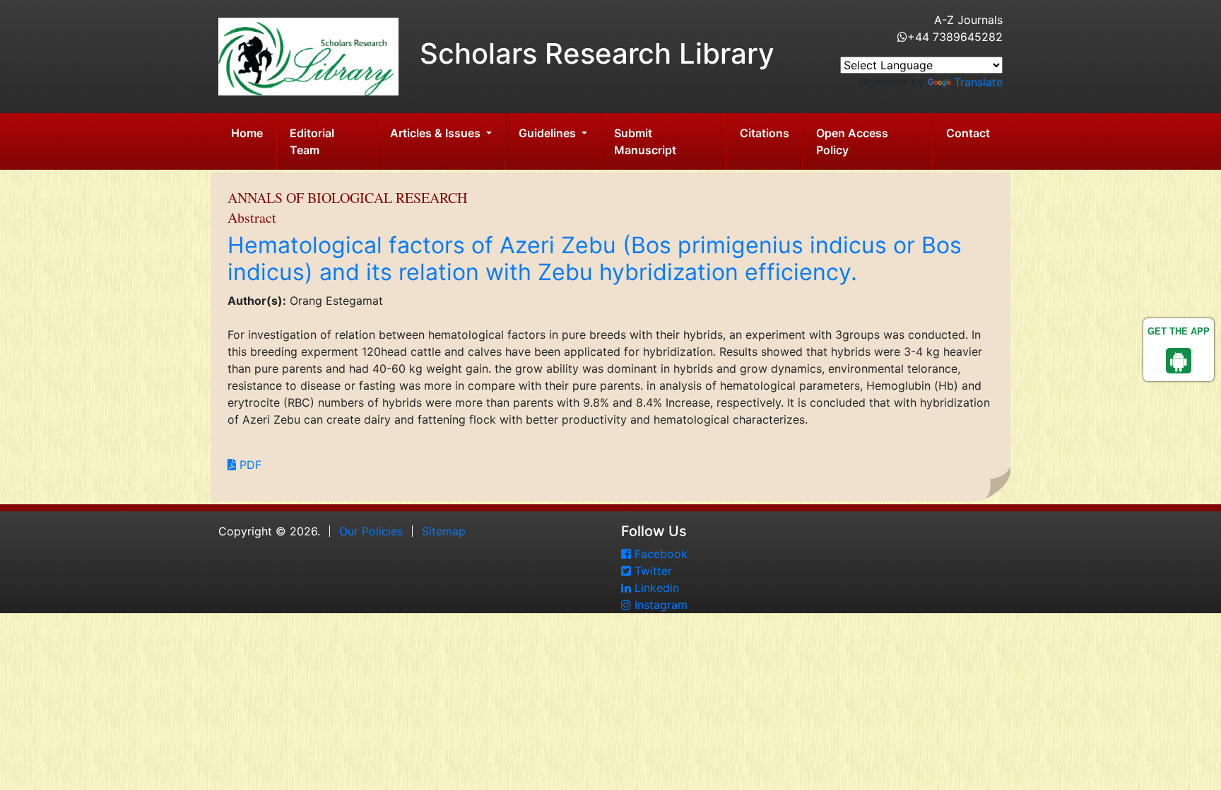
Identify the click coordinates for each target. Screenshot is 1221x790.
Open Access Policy (852, 141)
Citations (764, 133)
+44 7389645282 (955, 37)
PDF (248, 465)
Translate (978, 82)
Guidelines (549, 133)
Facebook (659, 554)
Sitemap (444, 531)
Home (247, 133)
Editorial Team (312, 141)
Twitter (651, 571)
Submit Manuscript (645, 141)
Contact (968, 133)
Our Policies (371, 531)
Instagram (659, 605)
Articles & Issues (436, 133)
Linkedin (655, 588)
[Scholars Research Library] (308, 55)
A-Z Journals (968, 20)
